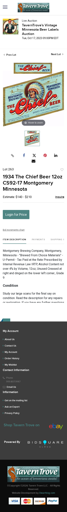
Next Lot (56, 54)
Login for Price (16, 214)
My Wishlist (11, 364)
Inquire (59, 197)
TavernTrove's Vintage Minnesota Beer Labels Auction (40, 29)
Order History (12, 358)
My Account (11, 352)
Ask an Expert (12, 406)
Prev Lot (11, 54)
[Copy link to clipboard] (12, 155)
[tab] (14, 241)
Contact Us (10, 345)
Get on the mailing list (16, 400)
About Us (10, 339)
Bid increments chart (14, 230)
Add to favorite (62, 170)
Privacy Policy (12, 413)
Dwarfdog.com (47, 492)
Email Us (11, 387)
